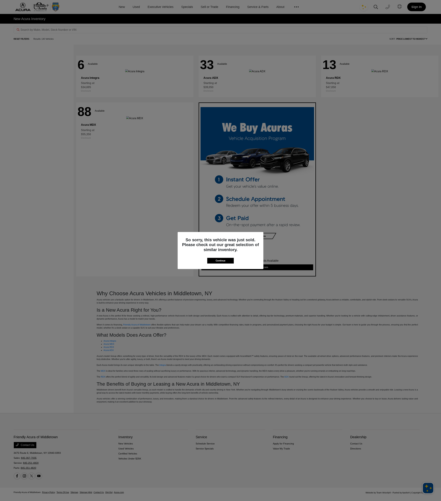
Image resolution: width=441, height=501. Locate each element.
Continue (220, 260)
